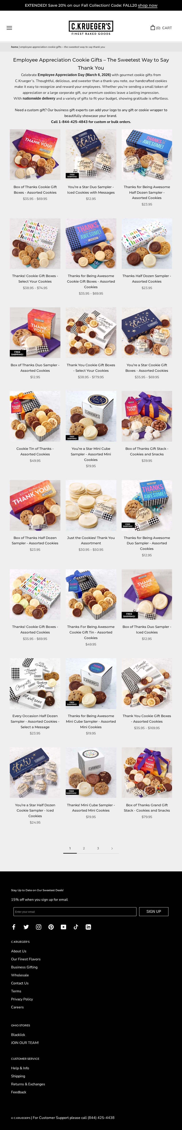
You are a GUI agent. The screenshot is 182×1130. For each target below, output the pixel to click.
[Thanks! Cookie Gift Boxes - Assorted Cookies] (35, 594)
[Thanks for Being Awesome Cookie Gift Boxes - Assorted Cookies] (91, 243)
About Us (18, 951)
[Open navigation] (9, 28)
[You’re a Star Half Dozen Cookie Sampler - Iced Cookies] (35, 772)
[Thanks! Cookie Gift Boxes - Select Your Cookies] (35, 243)
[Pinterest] (51, 927)
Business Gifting (24, 967)
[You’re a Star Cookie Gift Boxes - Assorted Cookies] (147, 332)
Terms (16, 991)
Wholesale (20, 975)
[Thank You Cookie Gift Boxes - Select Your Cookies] (91, 332)
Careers (17, 1007)
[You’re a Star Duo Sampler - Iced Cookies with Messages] (91, 154)
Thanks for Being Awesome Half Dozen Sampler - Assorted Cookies (147, 192)
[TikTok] (76, 927)
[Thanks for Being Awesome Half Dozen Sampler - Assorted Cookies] (147, 154)
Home (14, 47)
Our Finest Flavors (26, 959)
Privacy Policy (22, 999)
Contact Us (20, 983)
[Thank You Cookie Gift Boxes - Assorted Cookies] (147, 683)
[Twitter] (26, 927)
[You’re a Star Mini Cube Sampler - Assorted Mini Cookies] (91, 416)
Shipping (18, 1076)
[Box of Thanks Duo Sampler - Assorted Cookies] (35, 332)
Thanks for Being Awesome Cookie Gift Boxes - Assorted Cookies (91, 281)
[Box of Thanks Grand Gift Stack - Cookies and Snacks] (147, 772)
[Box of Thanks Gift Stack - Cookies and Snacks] (147, 416)
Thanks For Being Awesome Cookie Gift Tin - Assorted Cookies (91, 632)
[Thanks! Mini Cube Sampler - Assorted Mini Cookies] (91, 772)
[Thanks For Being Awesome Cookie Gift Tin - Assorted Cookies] (91, 594)
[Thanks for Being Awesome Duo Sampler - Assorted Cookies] (147, 505)
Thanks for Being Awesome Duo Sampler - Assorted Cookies (147, 543)
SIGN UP (153, 911)
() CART (164, 28)
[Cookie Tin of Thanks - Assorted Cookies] (35, 416)
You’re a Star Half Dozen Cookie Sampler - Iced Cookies (35, 810)
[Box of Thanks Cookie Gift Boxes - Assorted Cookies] (35, 154)
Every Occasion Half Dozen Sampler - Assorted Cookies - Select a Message (35, 721)
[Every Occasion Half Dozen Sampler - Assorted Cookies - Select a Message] (35, 683)
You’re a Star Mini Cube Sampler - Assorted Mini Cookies (91, 454)
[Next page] (112, 848)
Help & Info (20, 1068)
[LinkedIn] (88, 927)
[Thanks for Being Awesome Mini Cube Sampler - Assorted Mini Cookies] (91, 683)
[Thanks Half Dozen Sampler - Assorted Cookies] (147, 243)
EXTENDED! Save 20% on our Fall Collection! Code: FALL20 (91, 5)
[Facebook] (13, 927)
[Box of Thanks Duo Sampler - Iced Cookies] (147, 594)
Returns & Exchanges (28, 1084)
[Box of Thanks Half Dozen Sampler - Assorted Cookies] (35, 505)
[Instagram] (38, 927)
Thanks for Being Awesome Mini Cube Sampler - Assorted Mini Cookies (91, 721)
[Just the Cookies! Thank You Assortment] (91, 505)
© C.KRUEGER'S (21, 1118)
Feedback (18, 1092)
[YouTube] (63, 927)
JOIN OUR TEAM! (25, 1042)
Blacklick (18, 1034)
